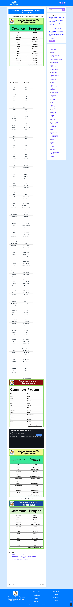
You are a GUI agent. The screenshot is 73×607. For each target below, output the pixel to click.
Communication (54, 72)
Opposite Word (54, 118)
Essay (52, 93)
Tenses (52, 146)
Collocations (53, 68)
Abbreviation (53, 49)
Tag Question (53, 145)
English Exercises (54, 88)
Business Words (54, 63)
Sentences (53, 138)
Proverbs (53, 129)
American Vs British (55, 55)
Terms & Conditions (56, 599)
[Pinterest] (65, 3)
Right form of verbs (54, 136)
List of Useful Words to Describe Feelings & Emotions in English (24, 556)
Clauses (52, 65)
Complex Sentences (55, 73)
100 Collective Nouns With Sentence (18, 554)
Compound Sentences (55, 75)
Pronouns (53, 128)
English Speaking (48, 2)
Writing (41, 2)
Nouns (52, 116)
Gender (52, 96)
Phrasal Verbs (53, 123)
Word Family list (54, 153)
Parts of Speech (54, 120)
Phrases (52, 125)
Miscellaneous (53, 112)
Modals (52, 115)
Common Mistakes (54, 69)
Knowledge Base (54, 108)
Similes (52, 139)
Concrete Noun (54, 76)
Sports (52, 142)
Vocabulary (35, 2)
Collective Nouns (54, 66)
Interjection (53, 106)
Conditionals (53, 78)
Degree (52, 82)
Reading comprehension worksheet (57, 133)
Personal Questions (54, 122)
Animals (52, 56)
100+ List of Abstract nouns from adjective (20, 559)
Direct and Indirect (54, 86)
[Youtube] (62, 3)
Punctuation (53, 130)
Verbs (52, 148)
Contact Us (56, 595)
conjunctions (53, 79)
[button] (52, 41)
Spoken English (54, 140)
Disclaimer (56, 600)
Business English (54, 62)
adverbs (52, 53)
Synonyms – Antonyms (55, 143)
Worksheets (53, 155)
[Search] (63, 10)
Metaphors (53, 110)
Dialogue (52, 85)
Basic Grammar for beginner (56, 59)
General (52, 98)
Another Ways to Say (55, 58)
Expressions (53, 95)
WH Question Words (55, 152)
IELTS (52, 105)
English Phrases (54, 89)
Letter (52, 109)
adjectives (53, 52)
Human (52, 102)
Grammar (29, 2)
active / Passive (54, 51)
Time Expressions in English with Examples (20, 557)
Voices (52, 150)
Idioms (52, 103)
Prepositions (53, 126)
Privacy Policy (56, 597)
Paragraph (53, 119)
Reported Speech (54, 135)
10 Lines (52, 48)
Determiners (53, 83)
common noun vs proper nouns (28, 549)
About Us (56, 594)
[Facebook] (60, 3)
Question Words (54, 132)
